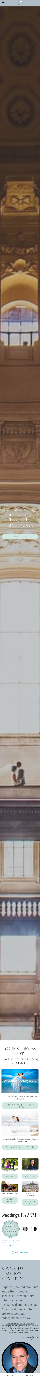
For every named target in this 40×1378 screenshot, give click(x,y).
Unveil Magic (20, 536)
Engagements (30, 1202)
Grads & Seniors (9, 1200)
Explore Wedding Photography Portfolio (20, 1105)
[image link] (20, 3)
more (10, 1245)
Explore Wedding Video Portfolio (20, 1147)
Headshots (30, 1176)
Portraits (10, 1176)
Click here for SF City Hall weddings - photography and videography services (18, 1324)
